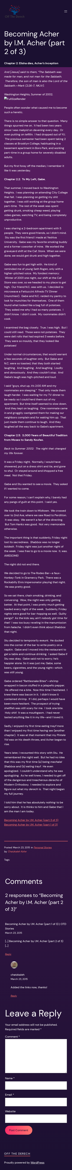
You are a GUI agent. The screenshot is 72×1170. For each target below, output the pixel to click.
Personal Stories (43, 847)
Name (10, 1078)
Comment (12, 1036)
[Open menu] (66, 11)
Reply (8, 954)
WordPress (37, 1162)
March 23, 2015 (13, 932)
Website (10, 1111)
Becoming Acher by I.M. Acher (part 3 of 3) (31, 820)
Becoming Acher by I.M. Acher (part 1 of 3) (31, 824)
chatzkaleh (17, 975)
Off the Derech (17, 1153)
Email (9, 1095)
